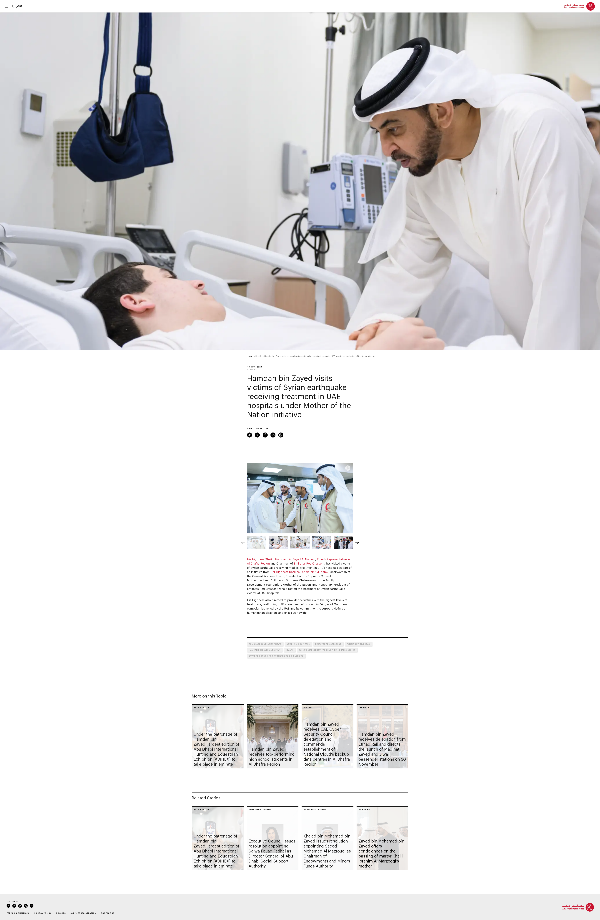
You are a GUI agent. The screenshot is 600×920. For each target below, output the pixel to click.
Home (249, 356)
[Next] (357, 542)
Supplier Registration (83, 913)
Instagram (26, 906)
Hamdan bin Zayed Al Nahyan (264, 650)
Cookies (61, 913)
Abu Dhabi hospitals (298, 644)
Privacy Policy (42, 913)
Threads (31, 906)
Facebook (265, 435)
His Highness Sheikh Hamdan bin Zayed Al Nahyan (281, 559)
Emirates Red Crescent (309, 563)
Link (249, 435)
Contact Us (107, 913)
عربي (19, 5)
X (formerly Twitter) (257, 435)
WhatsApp (280, 435)
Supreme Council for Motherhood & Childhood (276, 656)
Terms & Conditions (18, 913)
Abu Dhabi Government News (265, 644)
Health (258, 356)
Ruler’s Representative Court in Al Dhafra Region (327, 650)
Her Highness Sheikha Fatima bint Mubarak (299, 572)
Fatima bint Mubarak (358, 644)
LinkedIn (272, 435)
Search (12, 6)
